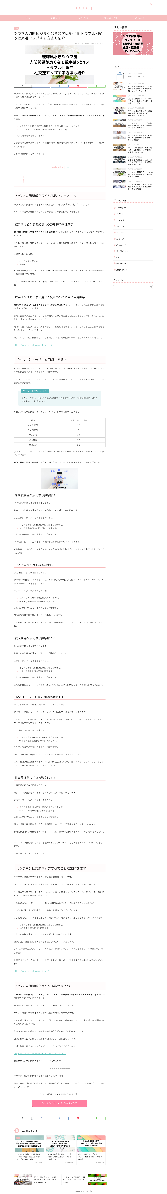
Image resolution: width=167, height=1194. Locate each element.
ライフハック (122, 251)
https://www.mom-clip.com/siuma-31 (32, 971)
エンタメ (120, 220)
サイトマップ (83, 18)
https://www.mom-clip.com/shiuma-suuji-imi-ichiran (40, 1053)
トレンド (120, 232)
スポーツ (120, 226)
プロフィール (55, 18)
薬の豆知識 (121, 263)
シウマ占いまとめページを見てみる (59, 1103)
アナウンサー (122, 208)
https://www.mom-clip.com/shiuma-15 (33, 345)
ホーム (27, 18)
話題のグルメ (122, 269)
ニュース (120, 239)
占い (16, 28)
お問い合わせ (139, 18)
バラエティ (121, 245)
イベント (120, 214)
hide (67, 168)
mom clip (83, 7)
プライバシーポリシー (111, 18)
